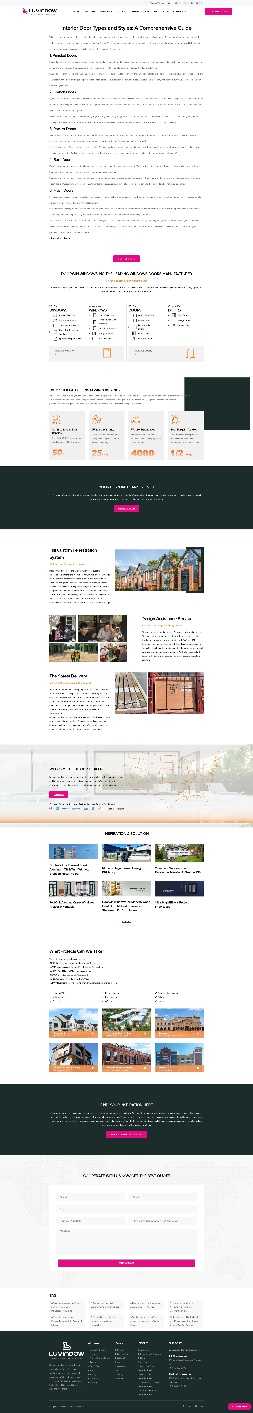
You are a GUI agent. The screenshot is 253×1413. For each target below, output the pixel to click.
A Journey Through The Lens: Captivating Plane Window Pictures (106, 1305)
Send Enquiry (239, 1406)
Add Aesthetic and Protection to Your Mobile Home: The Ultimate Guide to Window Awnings (184, 1321)
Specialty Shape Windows (70, 338)
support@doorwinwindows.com (185, 3)
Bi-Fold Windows (106, 338)
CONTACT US (179, 11)
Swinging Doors (145, 338)
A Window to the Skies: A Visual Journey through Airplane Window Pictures (145, 1321)
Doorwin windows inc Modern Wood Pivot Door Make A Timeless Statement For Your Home (126, 906)
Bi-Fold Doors (144, 320)
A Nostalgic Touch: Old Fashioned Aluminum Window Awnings (145, 1305)
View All (126, 921)
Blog (142, 1358)
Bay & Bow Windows (68, 320)
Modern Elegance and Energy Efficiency (122, 870)
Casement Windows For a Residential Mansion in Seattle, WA (178, 870)
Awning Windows (67, 315)
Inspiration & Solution (150, 1354)
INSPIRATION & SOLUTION (144, 11)
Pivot (119, 1370)
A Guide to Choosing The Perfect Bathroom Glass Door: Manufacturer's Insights (66, 1307)
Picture (93, 1354)
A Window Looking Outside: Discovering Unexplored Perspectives (103, 1321)
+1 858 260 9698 (156, 3)
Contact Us (145, 1362)
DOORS (121, 11)
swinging (121, 1366)
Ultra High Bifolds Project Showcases (172, 905)
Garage (120, 1374)
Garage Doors (184, 320)
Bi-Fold (93, 1382)
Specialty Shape (98, 1350)
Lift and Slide (123, 1354)
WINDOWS (105, 11)
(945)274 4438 (179, 1386)
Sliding (93, 1374)
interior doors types (59, 238)
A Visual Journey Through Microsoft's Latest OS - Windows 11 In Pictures (66, 1321)
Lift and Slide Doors (144, 327)
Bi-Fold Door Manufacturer (145, 1376)
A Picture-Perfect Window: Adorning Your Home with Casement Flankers (181, 1307)
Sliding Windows (106, 333)
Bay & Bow (95, 1366)
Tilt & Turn (95, 1370)
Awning (93, 1362)
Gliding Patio (123, 1358)
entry (119, 1362)
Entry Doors (143, 333)
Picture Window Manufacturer (147, 1392)
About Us (145, 1350)
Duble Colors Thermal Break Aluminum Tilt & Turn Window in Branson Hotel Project (70, 869)
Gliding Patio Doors (146, 315)
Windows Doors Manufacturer (147, 1368)
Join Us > (59, 794)
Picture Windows (106, 315)
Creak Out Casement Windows (69, 332)
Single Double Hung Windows (107, 321)
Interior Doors (184, 325)
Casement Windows (68, 325)
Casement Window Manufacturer (148, 1384)
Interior (120, 1378)
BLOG (165, 11)
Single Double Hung (100, 1358)
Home (76, 11)
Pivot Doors (183, 315)
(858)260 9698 (179, 1368)
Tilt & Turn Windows (108, 328)
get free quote (218, 11)
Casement (95, 1378)
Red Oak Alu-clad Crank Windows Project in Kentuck (71, 905)
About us (90, 11)
